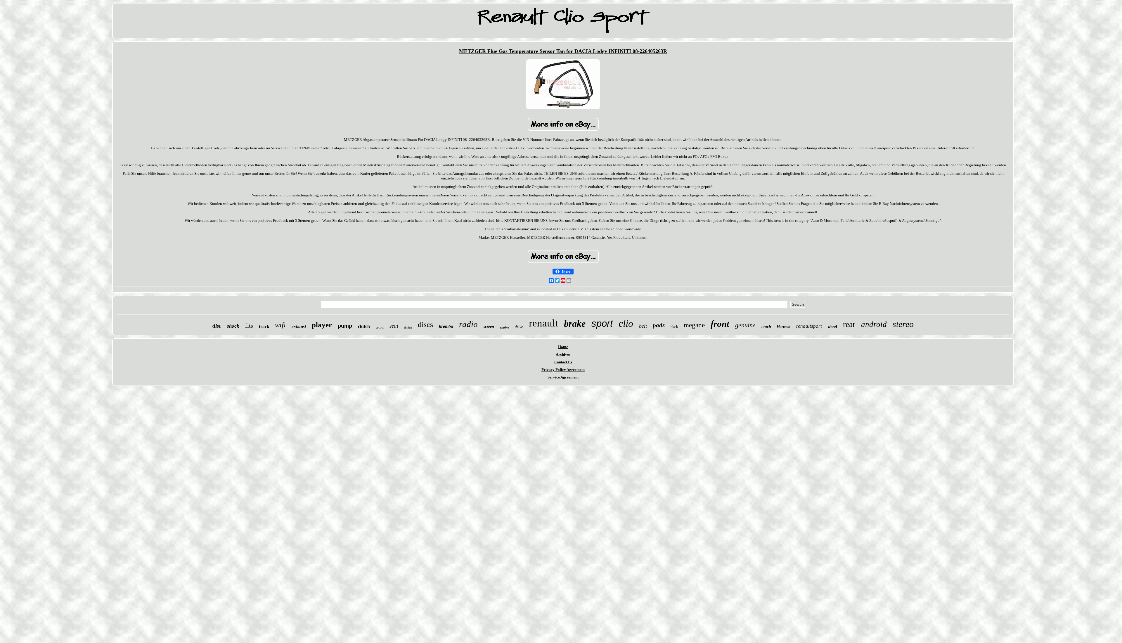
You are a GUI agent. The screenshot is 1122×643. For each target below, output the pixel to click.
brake (575, 323)
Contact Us (563, 362)
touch (766, 326)
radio (468, 324)
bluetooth (783, 327)
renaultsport (809, 326)
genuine (745, 325)
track (264, 326)
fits (249, 325)
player (322, 325)
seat (393, 326)
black (674, 327)
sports (380, 327)
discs (425, 324)
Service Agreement (563, 377)
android (874, 324)
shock (233, 326)
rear (849, 324)
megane (694, 325)
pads (659, 325)
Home (563, 347)
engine (504, 327)
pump (345, 326)
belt (643, 326)
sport (602, 323)
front (720, 324)
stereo (903, 324)
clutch (364, 326)
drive (519, 326)
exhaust (299, 326)
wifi (280, 325)
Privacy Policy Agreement (563, 369)
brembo (446, 326)
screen (489, 326)
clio (626, 323)
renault (543, 323)
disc (216, 326)
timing (408, 327)
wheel (832, 326)
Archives (563, 354)
